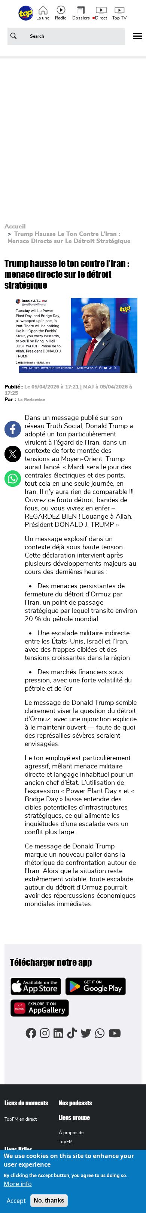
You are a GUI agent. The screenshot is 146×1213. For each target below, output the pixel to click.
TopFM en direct (20, 1119)
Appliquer (14, 37)
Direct (101, 18)
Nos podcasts (75, 1102)
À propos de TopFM (71, 1136)
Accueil (15, 227)
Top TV (119, 18)
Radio (61, 18)
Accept (16, 1201)
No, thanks (49, 1200)
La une (42, 18)
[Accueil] (26, 17)
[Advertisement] (73, 139)
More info (18, 1184)
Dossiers (81, 18)
